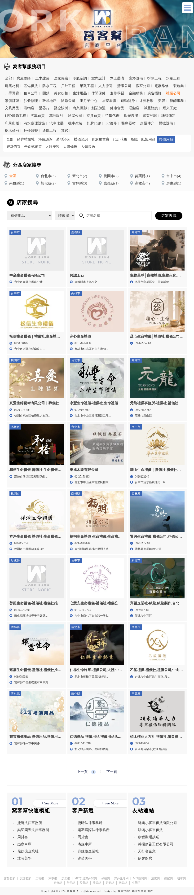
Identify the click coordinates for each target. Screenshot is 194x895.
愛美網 (84, 882)
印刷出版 (12, 123)
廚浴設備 (136, 78)
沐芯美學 (24, 858)
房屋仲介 (147, 123)
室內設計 (98, 78)
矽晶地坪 (49, 101)
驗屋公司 (75, 116)
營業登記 (150, 116)
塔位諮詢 (45, 139)
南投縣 (16, 183)
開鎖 (45, 93)
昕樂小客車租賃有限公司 (157, 823)
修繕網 (105, 878)
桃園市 (111, 176)
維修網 (58, 882)
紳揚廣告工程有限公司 (155, 844)
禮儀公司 (173, 93)
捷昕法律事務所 (29, 823)
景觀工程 (87, 86)
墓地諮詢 (63, 139)
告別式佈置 (33, 147)
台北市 (48, 176)
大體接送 (88, 147)
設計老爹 (25, 878)
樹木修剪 (12, 130)
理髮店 (134, 108)
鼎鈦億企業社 (28, 851)
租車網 (181, 878)
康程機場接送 (148, 837)
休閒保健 (98, 93)
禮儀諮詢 (81, 139)
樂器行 (44, 108)
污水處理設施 (34, 123)
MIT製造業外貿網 (86, 878)
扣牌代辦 (94, 123)
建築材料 (12, 86)
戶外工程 (68, 86)
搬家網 (168, 878)
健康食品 (117, 108)
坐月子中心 (88, 101)
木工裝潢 (117, 78)
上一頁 (82, 772)
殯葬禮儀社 (26, 139)
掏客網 (123, 882)
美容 (161, 101)
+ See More (49, 803)
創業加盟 (98, 108)
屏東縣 (173, 183)
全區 (12, 176)
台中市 (173, 176)
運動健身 (128, 101)
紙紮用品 (148, 139)
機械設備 (166, 123)
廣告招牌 (154, 93)
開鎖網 (97, 882)
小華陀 (136, 882)
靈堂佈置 (13, 147)
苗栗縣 (142, 176)
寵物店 (29, 108)
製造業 (178, 86)
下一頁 (111, 772)
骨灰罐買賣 (100, 139)
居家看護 (109, 101)
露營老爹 (9, 878)
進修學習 (117, 93)
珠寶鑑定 (168, 116)
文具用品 (12, 108)
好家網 (110, 882)
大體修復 (70, 147)
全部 (8, 78)
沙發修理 (31, 101)
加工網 (66, 878)
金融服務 (136, 93)
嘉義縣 (111, 183)
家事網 (52, 878)
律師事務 (177, 101)
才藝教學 (146, 101)
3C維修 (111, 123)
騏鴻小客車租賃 (150, 830)
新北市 (79, 176)
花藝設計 (56, 116)
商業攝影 (80, 108)
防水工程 (49, 86)
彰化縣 (48, 183)
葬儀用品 (166, 139)
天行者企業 (147, 851)
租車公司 (31, 93)
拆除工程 (154, 78)
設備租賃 (31, 86)
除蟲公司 (68, 101)
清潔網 (155, 878)
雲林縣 (79, 183)
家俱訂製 (12, 101)
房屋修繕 (24, 78)
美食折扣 (61, 93)
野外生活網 (121, 878)
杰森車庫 (24, 844)
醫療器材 (128, 123)
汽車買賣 (38, 116)
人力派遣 (105, 86)
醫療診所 (61, 108)
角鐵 (134, 139)
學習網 (71, 882)
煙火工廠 (170, 108)
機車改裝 (75, 123)
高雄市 (142, 183)
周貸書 (22, 837)
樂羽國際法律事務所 (33, 830)
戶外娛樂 (31, 130)
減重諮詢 (151, 108)
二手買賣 (12, 93)
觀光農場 (131, 116)
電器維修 (161, 86)
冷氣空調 (80, 78)
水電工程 (173, 78)
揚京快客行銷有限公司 (132, 891)
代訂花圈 (120, 139)
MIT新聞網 (140, 878)
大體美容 (52, 147)
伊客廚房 (145, 858)
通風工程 (49, 130)
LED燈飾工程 (15, 116)
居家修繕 (61, 78)
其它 (64, 130)
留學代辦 (112, 116)
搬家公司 (143, 86)
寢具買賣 (94, 116)
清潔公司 (124, 86)
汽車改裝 (56, 123)
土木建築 (42, 78)
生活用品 (80, 93)
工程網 (39, 878)
